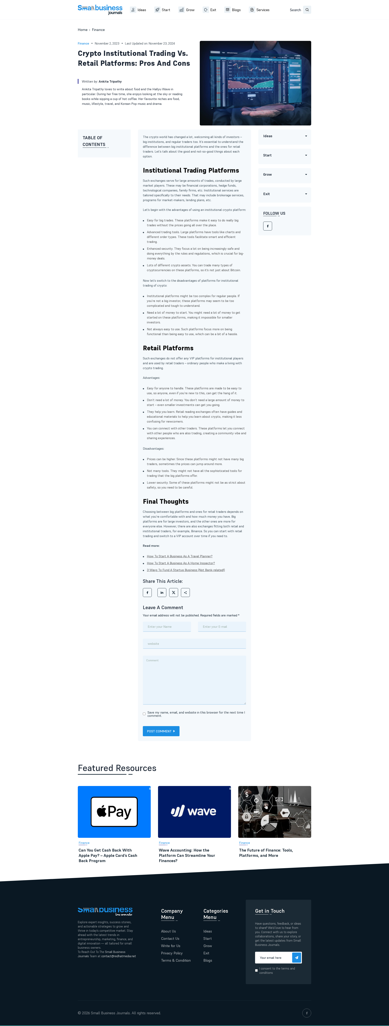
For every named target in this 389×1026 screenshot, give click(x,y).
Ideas (142, 9)
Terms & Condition (176, 960)
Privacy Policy (172, 953)
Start (166, 9)
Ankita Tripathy (110, 81)
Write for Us (170, 945)
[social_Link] (306, 1013)
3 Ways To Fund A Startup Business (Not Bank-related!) (186, 570)
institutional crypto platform (225, 210)
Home (83, 29)
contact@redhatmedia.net (118, 956)
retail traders (217, 512)
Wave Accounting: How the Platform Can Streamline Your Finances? (187, 855)
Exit (213, 9)
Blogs (236, 9)
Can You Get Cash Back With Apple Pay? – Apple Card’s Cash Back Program (108, 855)
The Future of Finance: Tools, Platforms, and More (266, 853)
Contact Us (170, 938)
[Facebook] (267, 226)
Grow (190, 9)
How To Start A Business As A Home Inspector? (181, 563)
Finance (98, 29)
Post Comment (159, 731)
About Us (168, 931)
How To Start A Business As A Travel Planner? (180, 556)
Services (262, 9)
